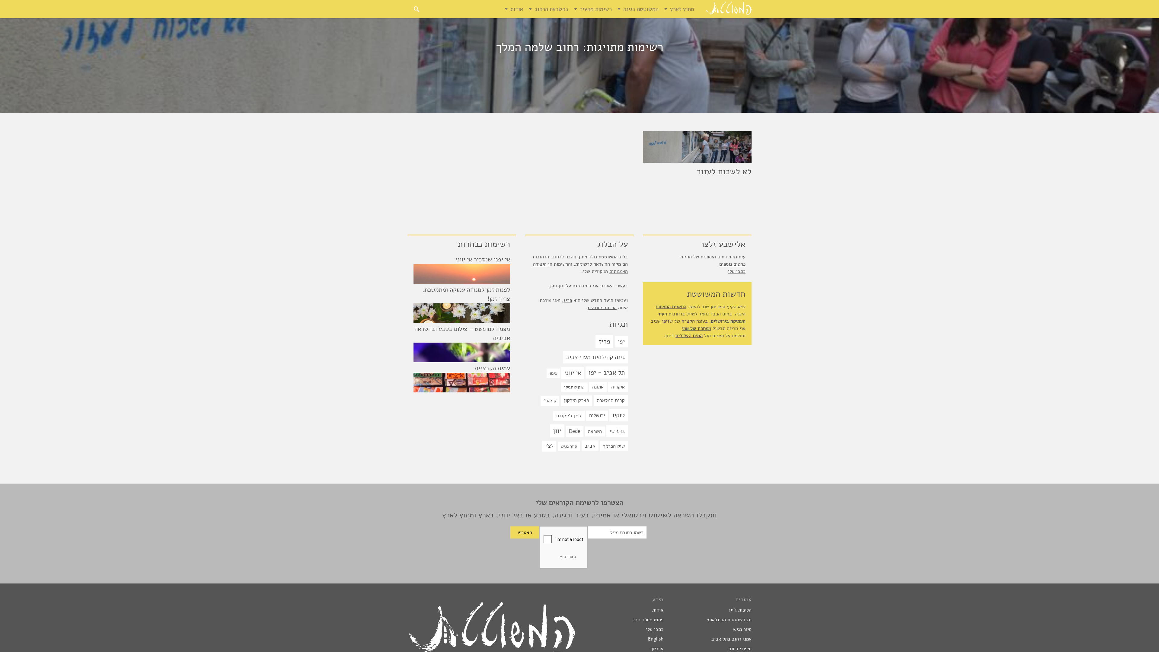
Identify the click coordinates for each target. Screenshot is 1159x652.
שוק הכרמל (614, 446)
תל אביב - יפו (607, 372)
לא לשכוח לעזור (724, 171)
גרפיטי (617, 431)
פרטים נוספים (732, 264)
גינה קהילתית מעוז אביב (595, 357)
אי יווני (572, 373)
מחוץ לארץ (682, 9)
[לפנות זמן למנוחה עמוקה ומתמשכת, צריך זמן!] (461, 313)
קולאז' (550, 400)
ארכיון (657, 648)
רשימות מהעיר (596, 9)
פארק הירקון (576, 400)
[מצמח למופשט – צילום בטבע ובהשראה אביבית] (461, 352)
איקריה (618, 387)
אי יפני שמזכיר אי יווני (482, 259)
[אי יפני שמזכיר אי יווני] (461, 274)
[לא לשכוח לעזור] (697, 147)
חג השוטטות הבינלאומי (729, 619)
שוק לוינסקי (574, 387)
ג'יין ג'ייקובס (569, 415)
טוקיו (618, 415)
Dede (574, 431)
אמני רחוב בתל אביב (731, 639)
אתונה (598, 387)
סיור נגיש (569, 446)
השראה (595, 431)
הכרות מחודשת (602, 307)
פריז (568, 300)
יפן (621, 341)
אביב (590, 445)
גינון (553, 373)
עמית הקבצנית (492, 368)
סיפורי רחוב (740, 648)
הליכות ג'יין (740, 610)
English (655, 639)
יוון (561, 286)
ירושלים (597, 415)
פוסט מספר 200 (647, 619)
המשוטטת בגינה (641, 9)
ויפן (553, 286)
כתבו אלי (737, 271)
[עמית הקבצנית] (461, 382)
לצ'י (549, 446)
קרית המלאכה (611, 400)
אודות (516, 9)
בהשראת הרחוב (551, 9)
